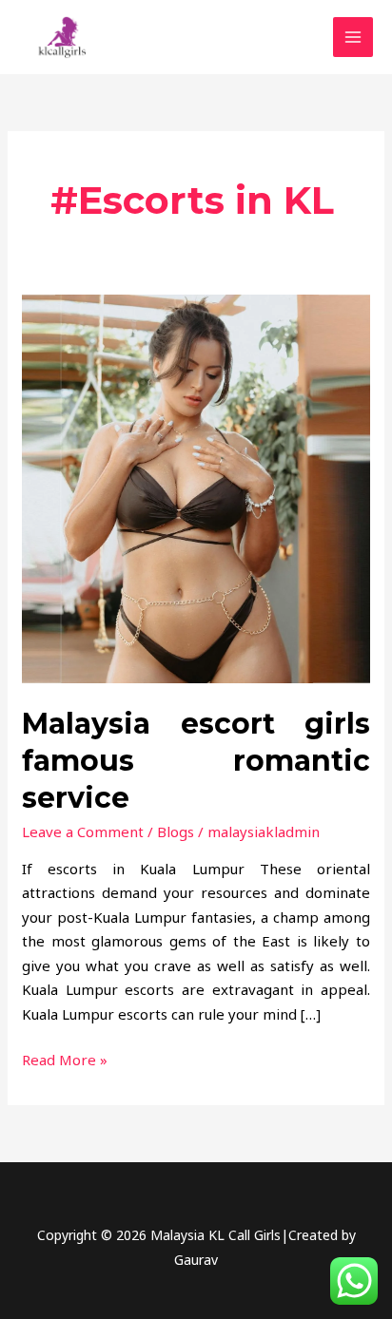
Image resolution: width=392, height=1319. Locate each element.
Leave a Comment (83, 831)
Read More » (65, 1058)
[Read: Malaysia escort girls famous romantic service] (196, 487)
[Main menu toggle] (353, 37)
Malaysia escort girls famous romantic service (196, 760)
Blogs (175, 831)
